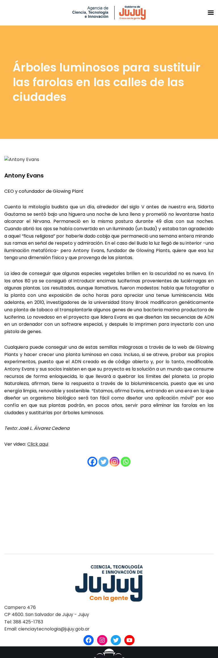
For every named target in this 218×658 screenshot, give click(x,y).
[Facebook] (92, 462)
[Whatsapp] (126, 462)
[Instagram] (115, 462)
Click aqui (37, 444)
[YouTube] (129, 640)
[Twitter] (103, 462)
